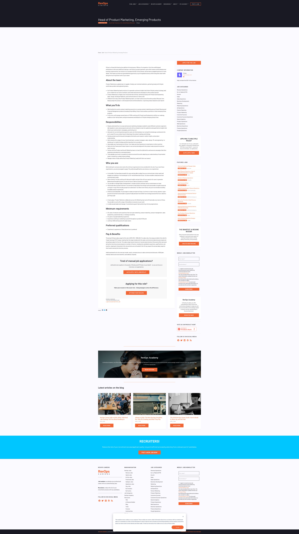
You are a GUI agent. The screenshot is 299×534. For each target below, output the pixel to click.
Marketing (179, 103)
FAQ (127, 500)
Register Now (189, 315)
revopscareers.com (184, 273)
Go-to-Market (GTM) (182, 92)
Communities (129, 511)
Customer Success (182, 114)
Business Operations (182, 126)
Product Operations (182, 121)
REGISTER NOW (149, 369)
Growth (179, 94)
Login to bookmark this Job (113, 301)
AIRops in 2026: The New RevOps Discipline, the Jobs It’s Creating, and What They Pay (148, 418)
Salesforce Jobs (130, 484)
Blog (127, 504)
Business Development (183, 101)
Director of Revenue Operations (185, 178)
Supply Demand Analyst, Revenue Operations (188, 188)
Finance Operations (182, 128)
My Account (183, 4)
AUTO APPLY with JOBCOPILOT (136, 272)
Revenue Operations (182, 90)
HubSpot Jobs (129, 481)
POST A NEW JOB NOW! (150, 452)
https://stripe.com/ (187, 74)
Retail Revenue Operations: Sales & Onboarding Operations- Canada (186, 172)
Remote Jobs (129, 472)
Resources (167, 4)
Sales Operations (181, 99)
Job (103, 52)
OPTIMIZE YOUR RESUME (136, 293)
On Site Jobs (129, 477)
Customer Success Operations (185, 117)
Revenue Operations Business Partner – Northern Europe (187, 194)
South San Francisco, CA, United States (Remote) (122, 23)
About (175, 4)
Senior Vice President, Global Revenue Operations (187, 200)
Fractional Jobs (130, 479)
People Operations (182, 130)
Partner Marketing (181, 110)
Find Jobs (132, 4)
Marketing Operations (182, 105)
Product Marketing (182, 112)
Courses (128, 509)
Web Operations (181, 123)
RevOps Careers (102, 531)
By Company (129, 488)
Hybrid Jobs (129, 475)
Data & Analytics (181, 119)
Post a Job (195, 4)
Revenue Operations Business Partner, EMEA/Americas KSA (187, 207)
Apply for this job (188, 63)
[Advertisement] (149, 39)
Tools (127, 506)
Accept (177, 527)
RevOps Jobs (127, 470)
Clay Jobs (128, 486)
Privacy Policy (182, 277)
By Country (128, 491)
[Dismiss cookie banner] (183, 517)
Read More (106, 425)
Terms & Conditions (185, 531)
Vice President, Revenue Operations (186, 213)
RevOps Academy (156, 4)
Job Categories (143, 4)
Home (99, 52)
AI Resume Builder (130, 502)
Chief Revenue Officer (183, 183)
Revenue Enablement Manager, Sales (187, 166)
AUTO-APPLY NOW (189, 153)
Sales (178, 96)
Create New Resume (189, 243)
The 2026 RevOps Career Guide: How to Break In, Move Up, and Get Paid (184, 418)
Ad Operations (180, 108)
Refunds (199, 531)
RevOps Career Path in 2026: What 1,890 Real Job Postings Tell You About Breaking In (114, 418)
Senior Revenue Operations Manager (186, 218)
